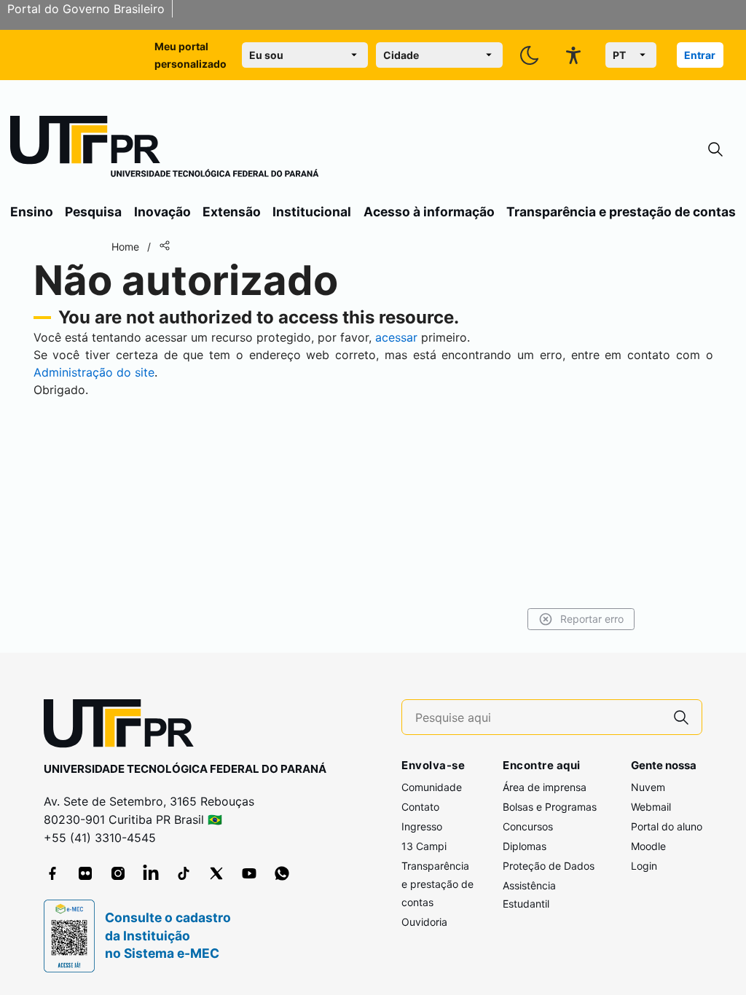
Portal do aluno (666, 826)
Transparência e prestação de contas (621, 211)
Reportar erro (592, 619)
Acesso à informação (429, 211)
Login (644, 866)
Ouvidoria (424, 922)
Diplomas (524, 846)
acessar (396, 337)
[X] (216, 873)
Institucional (311, 211)
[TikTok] (183, 873)
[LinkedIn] (151, 873)
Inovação (162, 211)
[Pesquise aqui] (681, 717)
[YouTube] (249, 873)
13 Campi (424, 846)
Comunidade (431, 787)
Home (125, 246)
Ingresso (421, 826)
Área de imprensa (544, 787)
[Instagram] (118, 873)
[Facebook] (52, 873)
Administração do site (94, 372)
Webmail (651, 807)
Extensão (232, 211)
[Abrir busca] (715, 149)
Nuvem (648, 787)
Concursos (528, 826)
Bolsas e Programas (550, 807)
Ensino (31, 211)
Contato (420, 807)
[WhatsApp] (282, 873)
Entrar (699, 55)
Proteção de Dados (548, 866)
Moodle (648, 846)
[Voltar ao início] (124, 726)
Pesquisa (93, 211)
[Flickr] (85, 873)
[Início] (164, 149)
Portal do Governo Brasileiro (86, 8)
